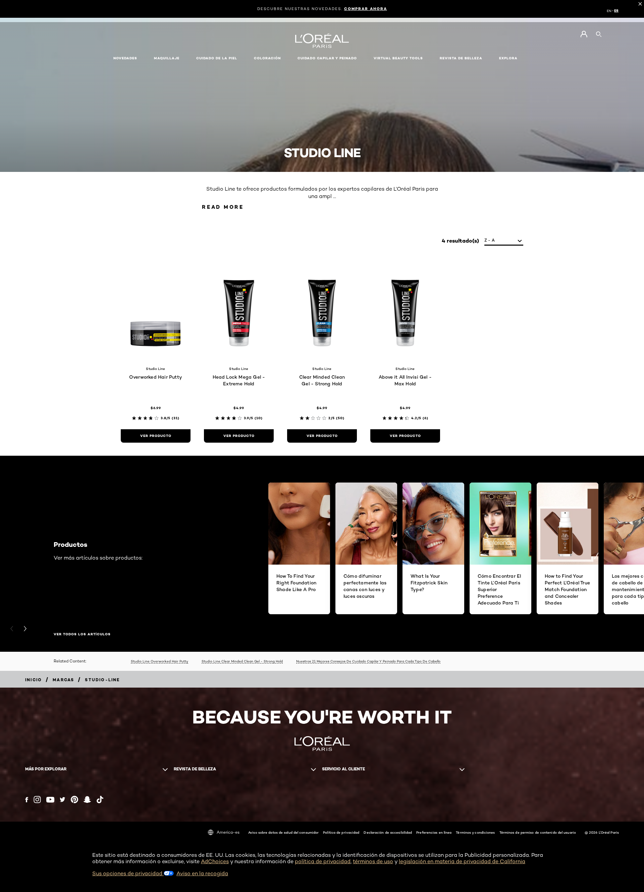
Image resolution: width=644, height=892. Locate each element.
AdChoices (215, 861)
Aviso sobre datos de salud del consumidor (283, 832)
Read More (223, 207)
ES (616, 11)
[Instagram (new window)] (37, 799)
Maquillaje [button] (166, 58)
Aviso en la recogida (202, 873)
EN (609, 11)
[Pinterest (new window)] (74, 799)
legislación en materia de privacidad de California (462, 861)
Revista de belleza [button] (461, 58)
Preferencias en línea (433, 832)
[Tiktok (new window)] (100, 799)
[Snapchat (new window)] (87, 799)
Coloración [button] (267, 58)
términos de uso (373, 861)
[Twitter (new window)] (62, 799)
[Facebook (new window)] (26, 800)
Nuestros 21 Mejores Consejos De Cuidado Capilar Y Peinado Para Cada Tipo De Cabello (368, 661)
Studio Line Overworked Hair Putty (159, 661)
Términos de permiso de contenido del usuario (537, 832)
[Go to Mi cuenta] (583, 34)
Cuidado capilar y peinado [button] (327, 58)
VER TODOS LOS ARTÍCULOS (82, 634)
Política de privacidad (341, 832)
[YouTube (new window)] (50, 800)
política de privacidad (323, 861)
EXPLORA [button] (508, 58)
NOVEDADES (125, 58)
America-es (228, 832)
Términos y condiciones (475, 832)
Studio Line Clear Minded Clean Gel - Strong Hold (242, 661)
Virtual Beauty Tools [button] (398, 58)
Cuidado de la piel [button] (216, 58)
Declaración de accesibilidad (388, 832)
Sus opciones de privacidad (128, 873)
